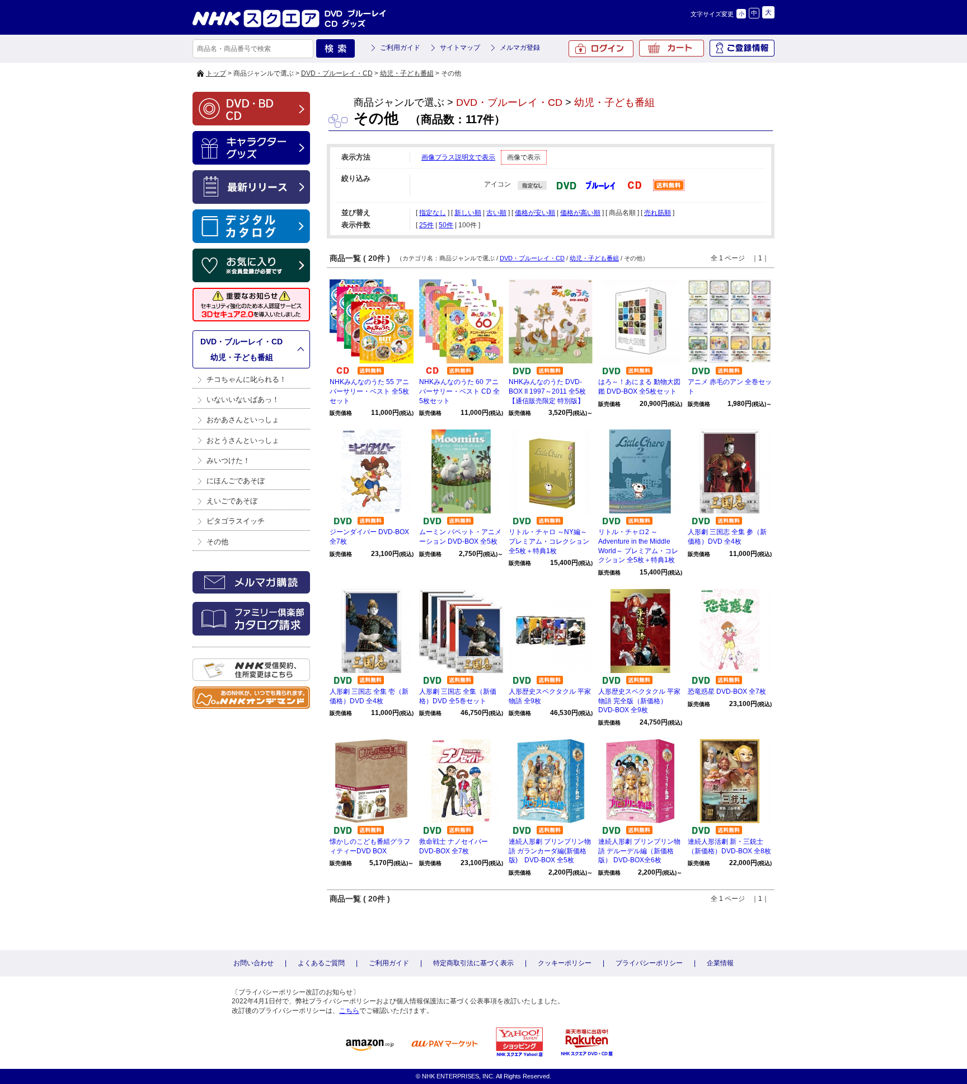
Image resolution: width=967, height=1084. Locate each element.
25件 (426, 225)
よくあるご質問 (321, 963)
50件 (446, 225)
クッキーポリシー (565, 963)
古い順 (496, 213)
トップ (216, 73)
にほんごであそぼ (235, 480)
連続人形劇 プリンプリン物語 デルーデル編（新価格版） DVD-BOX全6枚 (639, 851)
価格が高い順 (580, 213)
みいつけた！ (228, 460)
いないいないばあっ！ (242, 399)
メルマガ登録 (520, 48)
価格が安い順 (535, 213)
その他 (217, 542)
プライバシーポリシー (649, 963)
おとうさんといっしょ (242, 440)
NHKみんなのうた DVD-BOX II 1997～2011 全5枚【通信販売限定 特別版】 (547, 391)
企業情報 (720, 963)
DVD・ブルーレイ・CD (337, 73)
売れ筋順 (657, 213)
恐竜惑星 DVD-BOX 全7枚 (727, 691)
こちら (349, 1011)
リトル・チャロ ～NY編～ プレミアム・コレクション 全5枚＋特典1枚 (549, 541)
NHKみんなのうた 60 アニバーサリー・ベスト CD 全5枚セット (459, 391)
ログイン (601, 49)
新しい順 (467, 213)
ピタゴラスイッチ (235, 521)
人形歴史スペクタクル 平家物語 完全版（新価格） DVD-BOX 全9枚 (639, 701)
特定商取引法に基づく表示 (473, 963)
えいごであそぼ (231, 501)
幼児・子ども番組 (407, 73)
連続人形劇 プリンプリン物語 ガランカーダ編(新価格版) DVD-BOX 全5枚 (550, 851)
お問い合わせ (253, 963)
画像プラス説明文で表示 (458, 157)
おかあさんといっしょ (242, 419)
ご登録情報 (742, 48)
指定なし (432, 213)
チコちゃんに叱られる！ (246, 379)
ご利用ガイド (400, 48)
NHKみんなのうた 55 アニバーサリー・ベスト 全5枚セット (369, 391)
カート (671, 48)
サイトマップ (460, 48)
